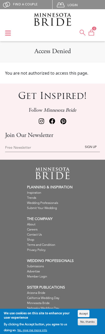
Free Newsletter (18, 147)
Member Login (37, 276)
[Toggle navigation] (8, 33)
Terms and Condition (41, 245)
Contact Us (34, 234)
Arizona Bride (36, 293)
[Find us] (41, 122)
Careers (32, 229)
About (31, 224)
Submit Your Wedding (42, 208)
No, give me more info (32, 330)
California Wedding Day (43, 298)
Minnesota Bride (38, 303)
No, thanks (87, 322)
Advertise (33, 271)
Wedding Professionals (42, 203)
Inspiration (34, 192)
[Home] (52, 19)
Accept (83, 313)
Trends (31, 197)
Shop (30, 239)
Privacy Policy (36, 250)
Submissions (35, 266)
